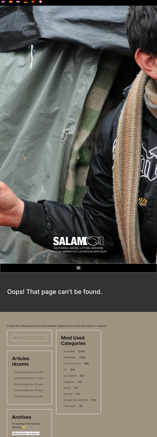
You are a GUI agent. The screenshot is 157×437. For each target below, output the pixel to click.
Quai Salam (70, 375)
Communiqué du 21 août (28, 378)
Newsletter (69, 357)
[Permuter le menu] (78, 268)
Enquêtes (68, 381)
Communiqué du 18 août (28, 396)
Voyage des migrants (75, 399)
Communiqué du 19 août (28, 390)
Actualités (69, 351)
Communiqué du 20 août (28, 384)
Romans (68, 393)
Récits (67, 387)
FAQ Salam (69, 406)
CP (65, 369)
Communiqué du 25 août (28, 372)
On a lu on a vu (72, 363)
